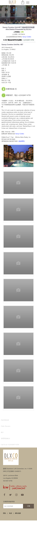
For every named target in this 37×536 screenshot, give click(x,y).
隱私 (4, 513)
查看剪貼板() (5, 438)
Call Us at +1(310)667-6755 (10, 444)
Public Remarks (5, 426)
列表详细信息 (5, 420)
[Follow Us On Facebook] (4, 494)
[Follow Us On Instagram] (16, 494)
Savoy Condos (26, 37)
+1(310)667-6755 (28, 40)
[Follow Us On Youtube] (22, 494)
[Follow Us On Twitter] (10, 494)
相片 (2, 432)
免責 (10, 513)
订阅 (28, 506)
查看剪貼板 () (11, 89)
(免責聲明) (21, 141)
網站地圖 (18, 513)
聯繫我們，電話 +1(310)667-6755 (18, 95)
